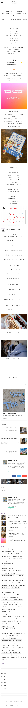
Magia (11, 604)
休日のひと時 (6, 659)
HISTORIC (5, 597)
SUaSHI (17, 616)
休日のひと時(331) (4, 380)
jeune (13, 638)
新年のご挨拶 (19, 580)
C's (13, 628)
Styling (23, 657)
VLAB (4, 582)
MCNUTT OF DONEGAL (8, 611)
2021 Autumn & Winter (8, 580)
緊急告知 (5, 602)
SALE (21, 647)
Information (13, 647)
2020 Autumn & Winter (8, 594)
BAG (14, 643)
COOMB (5, 647)
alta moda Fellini (6, 556)
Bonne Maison (6, 573)
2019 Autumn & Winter (15, 618)
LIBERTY (10, 635)
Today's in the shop (14, 623)
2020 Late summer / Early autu (9, 609)
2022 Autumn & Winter (8, 570)
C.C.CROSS (20, 575)
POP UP (18, 621)
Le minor (4, 578)
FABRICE (20, 626)
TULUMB (4, 549)
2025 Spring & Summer (18, 558)
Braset (10, 621)
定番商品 (5, 626)
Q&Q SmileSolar (17, 556)
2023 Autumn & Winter (7, 568)
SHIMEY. (18, 604)
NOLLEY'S (19, 614)
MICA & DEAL (6, 655)
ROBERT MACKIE (7, 652)
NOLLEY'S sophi (13, 578)
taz (3, 635)
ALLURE (15, 655)
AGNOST (18, 570)
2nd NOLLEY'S (6, 587)
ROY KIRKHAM (6, 628)
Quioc (4, 553)
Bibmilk (14, 650)
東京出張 (21, 643)
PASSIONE (5, 657)
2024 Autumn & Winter (7, 565)
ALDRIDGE (5, 645)
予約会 (19, 640)
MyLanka (16, 652)
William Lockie (22, 606)
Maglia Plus (11, 553)
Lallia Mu (19, 551)
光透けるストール (14, 602)
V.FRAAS (5, 606)
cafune (10, 582)
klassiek (13, 626)
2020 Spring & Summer (8, 614)
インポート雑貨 (18, 631)
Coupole (5, 623)
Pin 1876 (4, 618)
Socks (13, 573)
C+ (22, 655)
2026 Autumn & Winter (7, 590)
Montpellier (5, 633)
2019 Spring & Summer (8, 640)
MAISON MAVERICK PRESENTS (17, 585)
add (23, 616)
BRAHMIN (14, 657)
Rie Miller (18, 594)
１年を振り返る (6, 650)
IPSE (23, 633)
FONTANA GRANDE (7, 631)
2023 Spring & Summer (8, 563)
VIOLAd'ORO (6, 643)
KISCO (22, 578)
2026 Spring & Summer (8, 551)
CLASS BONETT (15, 633)
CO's (4, 621)
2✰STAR (18, 635)
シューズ (5, 638)
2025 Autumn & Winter (17, 599)
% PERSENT (5, 599)
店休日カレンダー (21, 553)
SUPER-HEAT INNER (7, 616)
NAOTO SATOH (14, 597)
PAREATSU (14, 645)
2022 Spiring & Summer (8, 575)
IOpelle (4, 585)
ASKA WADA (18, 582)
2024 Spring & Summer (8, 561)
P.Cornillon (13, 606)
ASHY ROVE (15, 587)
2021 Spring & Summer (8, 592)
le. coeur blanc (6, 558)
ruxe (11, 549)
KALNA (4, 604)
